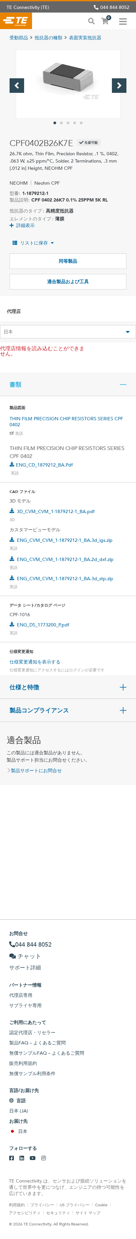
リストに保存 (34, 243)
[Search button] (91, 20)
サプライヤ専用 (25, 1005)
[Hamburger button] (123, 21)
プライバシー (42, 1204)
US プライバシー (74, 1204)
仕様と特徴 (24, 687)
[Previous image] (17, 85)
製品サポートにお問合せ (36, 770)
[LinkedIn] (21, 1158)
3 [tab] (68, 123)
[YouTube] (33, 1158)
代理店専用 (20, 995)
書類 (15, 384)
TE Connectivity (16, 21)
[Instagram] (43, 1158)
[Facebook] (11, 1158)
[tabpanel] (68, 84)
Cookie (101, 1204)
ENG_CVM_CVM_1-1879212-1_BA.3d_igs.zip (65, 540)
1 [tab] (54, 123)
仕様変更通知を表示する (35, 662)
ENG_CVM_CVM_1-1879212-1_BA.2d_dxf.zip (65, 559)
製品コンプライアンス (39, 710)
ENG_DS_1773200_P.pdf (43, 625)
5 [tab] (81, 123)
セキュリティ (58, 1212)
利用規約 (17, 1204)
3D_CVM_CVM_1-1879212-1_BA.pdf (56, 511)
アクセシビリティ (25, 1212)
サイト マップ (88, 1212)
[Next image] (119, 85)
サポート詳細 (25, 967)
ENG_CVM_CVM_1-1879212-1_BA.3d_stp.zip (65, 579)
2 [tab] (61, 123)
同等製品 (68, 261)
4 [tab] (74, 123)
